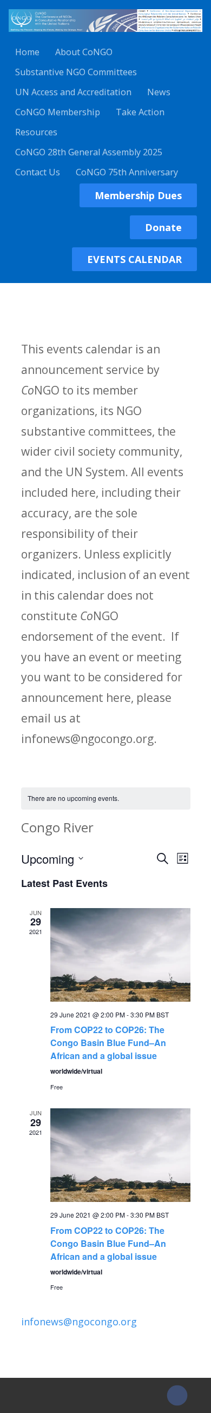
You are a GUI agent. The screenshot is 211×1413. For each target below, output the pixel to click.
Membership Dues (138, 195)
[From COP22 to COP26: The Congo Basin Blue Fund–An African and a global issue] (120, 955)
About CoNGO (84, 52)
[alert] (105, 798)
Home (27, 52)
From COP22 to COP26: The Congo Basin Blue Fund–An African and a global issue (108, 1042)
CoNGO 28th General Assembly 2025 (88, 152)
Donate (163, 227)
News (158, 92)
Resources (36, 132)
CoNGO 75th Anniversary (127, 172)
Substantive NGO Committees (76, 72)
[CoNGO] (105, 33)
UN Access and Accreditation (73, 92)
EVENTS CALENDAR (134, 259)
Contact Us (37, 172)
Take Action (140, 112)
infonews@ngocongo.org (79, 1321)
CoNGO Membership (57, 112)
